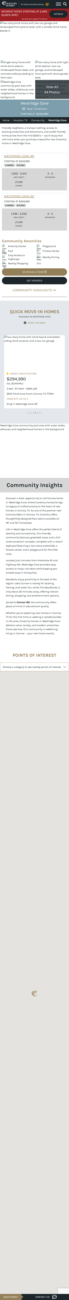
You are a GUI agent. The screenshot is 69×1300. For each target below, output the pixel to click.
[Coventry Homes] (26, 4)
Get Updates (34, 280)
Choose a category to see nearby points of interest (32, 666)
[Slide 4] (35, 412)
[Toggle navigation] (58, 4)
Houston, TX (20, 120)
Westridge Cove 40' (19, 156)
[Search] (65, 4)
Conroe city (37, 120)
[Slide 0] (27, 412)
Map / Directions (37, 108)
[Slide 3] (33, 412)
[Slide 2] (31, 412)
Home (6, 120)
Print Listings (36, 322)
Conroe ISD (23, 602)
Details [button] (58, 13)
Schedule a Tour (33, 271)
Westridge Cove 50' (19, 196)
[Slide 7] (41, 412)
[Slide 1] (29, 412)
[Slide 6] (39, 412)
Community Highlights (33, 290)
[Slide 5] (37, 412)
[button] (34, 993)
